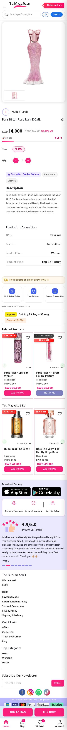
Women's (7, 658)
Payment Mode (10, 597)
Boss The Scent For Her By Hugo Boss (47, 450)
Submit (57, 683)
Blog (4, 641)
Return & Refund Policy (14, 602)
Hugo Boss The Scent (17, 449)
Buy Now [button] (49, 712)
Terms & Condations (13, 606)
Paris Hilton (50, 174)
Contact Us (8, 632)
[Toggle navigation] (4, 7)
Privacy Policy (9, 611)
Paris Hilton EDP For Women (16, 374)
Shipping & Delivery (12, 615)
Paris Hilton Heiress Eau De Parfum (47, 374)
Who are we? (9, 580)
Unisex (5, 663)
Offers (5, 628)
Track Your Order (11, 637)
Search (56, 14)
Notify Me (49, 393)
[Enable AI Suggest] (45, 14)
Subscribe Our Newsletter (19, 676)
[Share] (62, 120)
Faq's (5, 585)
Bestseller (25, 174)
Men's (5, 654)
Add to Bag (17, 712)
